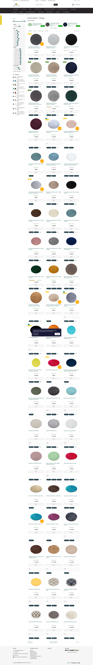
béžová (17, 31)
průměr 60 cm (31, 58)
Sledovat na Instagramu (73, 652)
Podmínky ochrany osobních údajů (35, 656)
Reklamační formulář (51, 0)
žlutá (16, 45)
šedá (16, 42)
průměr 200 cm (18, 62)
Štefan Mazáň (74, 662)
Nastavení (36, 333)
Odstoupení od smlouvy (33, 653)
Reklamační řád (43, 0)
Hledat (55, 4)
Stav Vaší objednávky (33, 658)
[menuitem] (16, 9)
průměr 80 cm (18, 50)
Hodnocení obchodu (33, 657)
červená (16, 34)
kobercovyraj (16, 655)
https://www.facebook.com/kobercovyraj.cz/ (21, 653)
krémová (17, 38)
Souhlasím (57, 333)
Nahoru (30, 642)
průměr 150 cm (18, 57)
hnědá (16, 37)
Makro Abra (17, 26)
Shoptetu (78, 662)
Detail (36, 55)
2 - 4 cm (17, 67)
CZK (74, 0)
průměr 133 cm (18, 54)
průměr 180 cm (18, 61)
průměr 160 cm (18, 58)
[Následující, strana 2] (77, 642)
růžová (16, 41)
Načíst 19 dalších (54, 642)
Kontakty (37, 0)
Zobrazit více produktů (53, 28)
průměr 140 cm (18, 55)
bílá (16, 30)
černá (16, 33)
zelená (16, 44)
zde (52, 331)
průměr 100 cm (18, 51)
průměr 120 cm (18, 53)
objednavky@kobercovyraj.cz (18, 650)
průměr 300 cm (18, 64)
